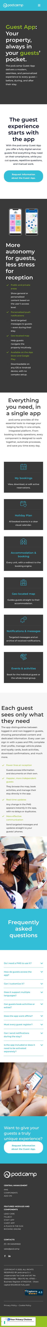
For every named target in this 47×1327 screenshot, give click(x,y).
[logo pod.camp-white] (13, 4)
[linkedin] (9, 1256)
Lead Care (9, 1214)
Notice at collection (13, 1323)
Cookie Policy (25, 1305)
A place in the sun (13, 1226)
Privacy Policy (10, 1305)
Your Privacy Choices (21, 1319)
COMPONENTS (11, 1193)
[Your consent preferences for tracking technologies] (4, 1322)
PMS (6, 1190)
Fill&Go (8, 1217)
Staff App (9, 1220)
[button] (23, 963)
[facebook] (5, 1256)
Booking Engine (12, 1229)
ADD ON (8, 1196)
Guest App (9, 1223)
